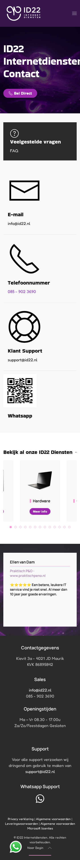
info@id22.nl (40, 690)
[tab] (11, 527)
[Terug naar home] (23, 13)
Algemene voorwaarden (53, 819)
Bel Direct (23, 93)
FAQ (14, 150)
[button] (74, 13)
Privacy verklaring (21, 819)
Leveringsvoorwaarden (21, 823)
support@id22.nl (40, 771)
